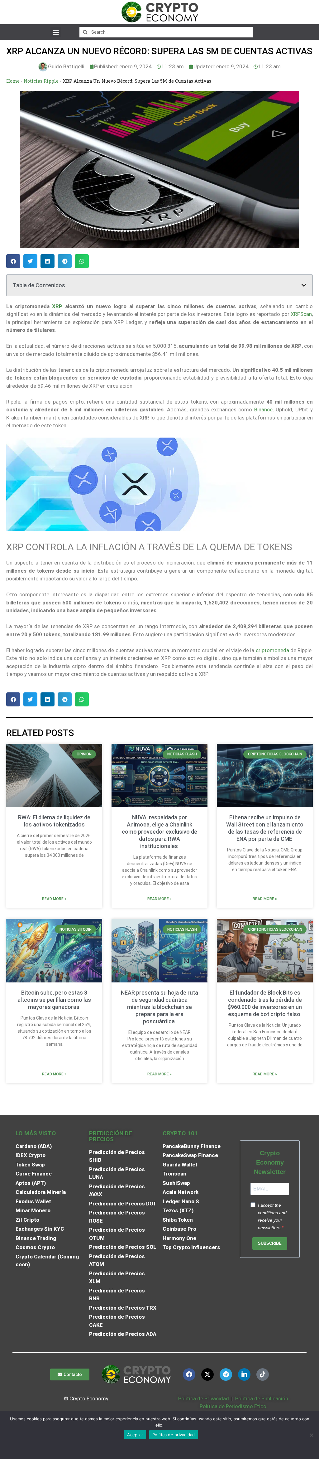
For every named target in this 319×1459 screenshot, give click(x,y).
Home (13, 81)
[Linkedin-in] (244, 1374)
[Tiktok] (262, 1374)
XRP (57, 306)
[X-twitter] (207, 1374)
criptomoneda (272, 650)
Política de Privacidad (203, 1398)
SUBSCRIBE (270, 1243)
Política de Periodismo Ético (233, 1406)
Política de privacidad (173, 1434)
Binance (263, 409)
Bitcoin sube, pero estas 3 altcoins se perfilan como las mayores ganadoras (54, 999)
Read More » (54, 899)
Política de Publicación (261, 1398)
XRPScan (301, 314)
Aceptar (135, 1434)
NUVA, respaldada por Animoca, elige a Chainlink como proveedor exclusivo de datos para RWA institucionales (159, 831)
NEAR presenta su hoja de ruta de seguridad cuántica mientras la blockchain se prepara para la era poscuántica (159, 1007)
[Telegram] (226, 1374)
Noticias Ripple (41, 81)
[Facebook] (189, 1374)
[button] (55, 32)
